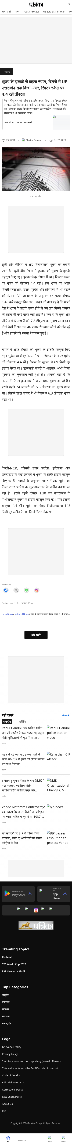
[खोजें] (69, 4)
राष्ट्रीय (7, 72)
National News (22, 614)
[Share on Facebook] (6, 590)
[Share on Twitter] (16, 590)
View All (66, 715)
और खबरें (36, 635)
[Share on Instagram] (37, 590)
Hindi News (7, 614)
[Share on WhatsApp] (26, 590)
